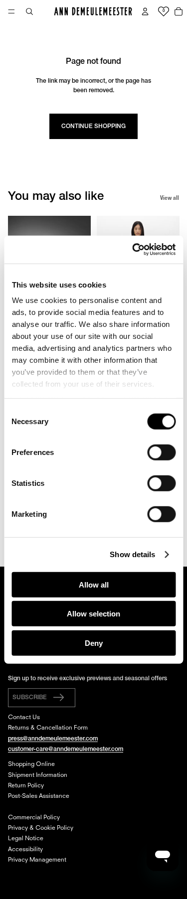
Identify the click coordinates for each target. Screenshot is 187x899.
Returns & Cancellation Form (48, 728)
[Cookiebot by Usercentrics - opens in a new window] (133, 249)
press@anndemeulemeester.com (53, 739)
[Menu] (11, 11)
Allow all (94, 584)
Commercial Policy (34, 818)
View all (169, 197)
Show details (132, 554)
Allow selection (93, 613)
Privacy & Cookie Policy (40, 828)
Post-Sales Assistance (38, 796)
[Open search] (29, 11)
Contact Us (24, 718)
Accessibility (25, 850)
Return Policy (26, 786)
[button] (41, 697)
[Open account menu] (145, 11)
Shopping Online (31, 764)
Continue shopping (93, 126)
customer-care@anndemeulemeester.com (65, 749)
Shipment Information (37, 775)
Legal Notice (25, 839)
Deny (94, 642)
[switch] (161, 452)
